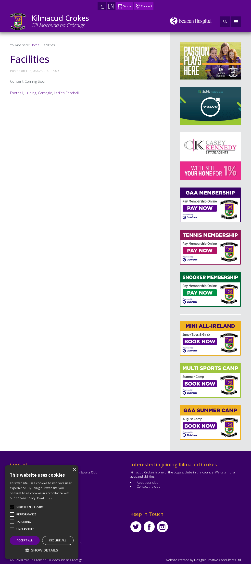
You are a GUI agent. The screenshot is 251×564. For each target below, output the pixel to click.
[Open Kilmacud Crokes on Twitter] (135, 526)
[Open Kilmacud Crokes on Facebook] (149, 526)
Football (16, 92)
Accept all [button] (25, 540)
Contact (146, 6)
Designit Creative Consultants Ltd (217, 560)
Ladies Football (66, 92)
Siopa (127, 6)
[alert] (41, 512)
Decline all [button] (57, 540)
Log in (102, 6)
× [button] (74, 469)
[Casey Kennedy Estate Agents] (201, 156)
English (111, 6)
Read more (44, 498)
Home (35, 45)
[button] (30, 507)
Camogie (45, 92)
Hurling (30, 92)
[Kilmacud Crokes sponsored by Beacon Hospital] (191, 21)
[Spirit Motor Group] (210, 106)
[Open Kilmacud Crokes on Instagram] (162, 526)
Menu (236, 21)
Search (225, 21)
